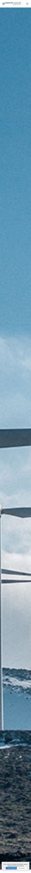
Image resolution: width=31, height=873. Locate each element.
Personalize (22, 868)
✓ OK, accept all (11, 868)
